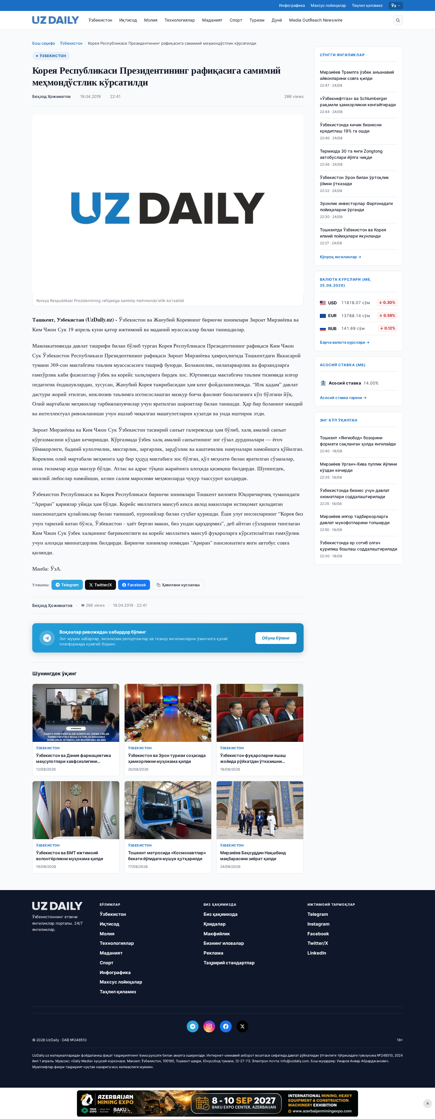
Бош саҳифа (43, 43)
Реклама (213, 953)
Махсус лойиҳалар (328, 5)
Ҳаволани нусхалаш (181, 584)
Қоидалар (214, 924)
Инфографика (292, 5)
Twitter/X (103, 584)
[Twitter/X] (242, 1026)
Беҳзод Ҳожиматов (51, 96)
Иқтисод (128, 19)
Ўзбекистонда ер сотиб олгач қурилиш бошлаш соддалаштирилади (358, 546)
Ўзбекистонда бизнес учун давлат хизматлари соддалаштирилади (355, 493)
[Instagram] (209, 1026)
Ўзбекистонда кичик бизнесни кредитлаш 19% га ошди (350, 128)
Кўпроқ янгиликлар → (340, 257)
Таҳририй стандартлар (229, 962)
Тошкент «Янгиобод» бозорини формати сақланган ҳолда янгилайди (358, 441)
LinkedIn (316, 953)
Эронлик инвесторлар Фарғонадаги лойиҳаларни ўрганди (356, 206)
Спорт (236, 19)
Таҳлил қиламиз (367, 5)
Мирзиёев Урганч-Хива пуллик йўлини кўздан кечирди (358, 467)
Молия (150, 19)
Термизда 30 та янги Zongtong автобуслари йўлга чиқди (351, 154)
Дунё (277, 19)
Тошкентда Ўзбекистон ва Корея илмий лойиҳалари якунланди (353, 233)
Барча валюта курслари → (345, 342)
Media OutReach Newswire (315, 19)
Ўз (393, 5)
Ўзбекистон (100, 19)
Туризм (257, 19)
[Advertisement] (217, 1103)
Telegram (70, 584)
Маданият (212, 19)
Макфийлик (217, 933)
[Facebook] (226, 1026)
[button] (398, 20)
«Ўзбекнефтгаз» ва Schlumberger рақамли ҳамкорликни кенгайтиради (358, 101)
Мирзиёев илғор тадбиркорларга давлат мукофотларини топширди (354, 519)
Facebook (137, 584)
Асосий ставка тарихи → (343, 397)
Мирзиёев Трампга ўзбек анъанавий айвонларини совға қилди (357, 75)
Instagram (318, 924)
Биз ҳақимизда (221, 914)
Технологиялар (180, 19)
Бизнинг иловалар (224, 943)
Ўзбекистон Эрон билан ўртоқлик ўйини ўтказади (354, 180)
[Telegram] (193, 1026)
